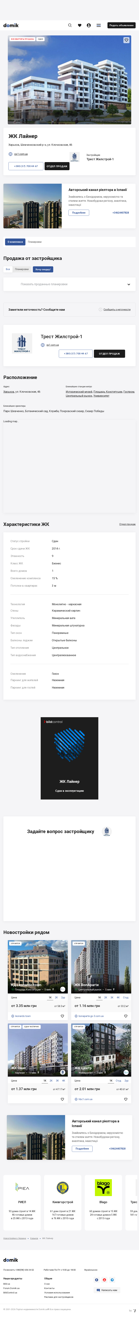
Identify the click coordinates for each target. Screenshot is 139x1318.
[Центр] (101, 1063)
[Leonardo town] (38, 980)
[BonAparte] (101, 980)
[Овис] (38, 1063)
